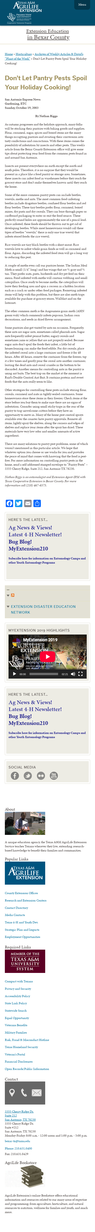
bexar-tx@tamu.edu (17, 1141)
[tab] (47, 601)
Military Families (16, 1032)
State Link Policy (16, 1003)
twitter (28, 776)
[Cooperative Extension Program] (31, 19)
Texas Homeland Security (21, 1047)
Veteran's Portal (15, 1054)
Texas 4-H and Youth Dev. (21, 922)
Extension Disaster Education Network (43, 610)
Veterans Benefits (16, 1025)
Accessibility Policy (17, 996)
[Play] (14, 674)
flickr (41, 776)
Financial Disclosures (19, 1061)
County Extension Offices (21, 893)
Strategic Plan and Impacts (22, 929)
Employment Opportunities (22, 936)
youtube (54, 776)
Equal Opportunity (17, 1018)
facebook (15, 776)
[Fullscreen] (80, 674)
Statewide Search (16, 1010)
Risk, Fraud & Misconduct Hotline (27, 1039)
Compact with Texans (19, 981)
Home (9, 54)
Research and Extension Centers (25, 900)
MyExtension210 (28, 548)
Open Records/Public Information (27, 1069)
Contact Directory (16, 907)
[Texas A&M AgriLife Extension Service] (30, 7)
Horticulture (24, 54)
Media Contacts (15, 915)
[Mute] (73, 674)
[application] (48, 657)
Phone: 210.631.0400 (18, 1148)
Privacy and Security (18, 988)
